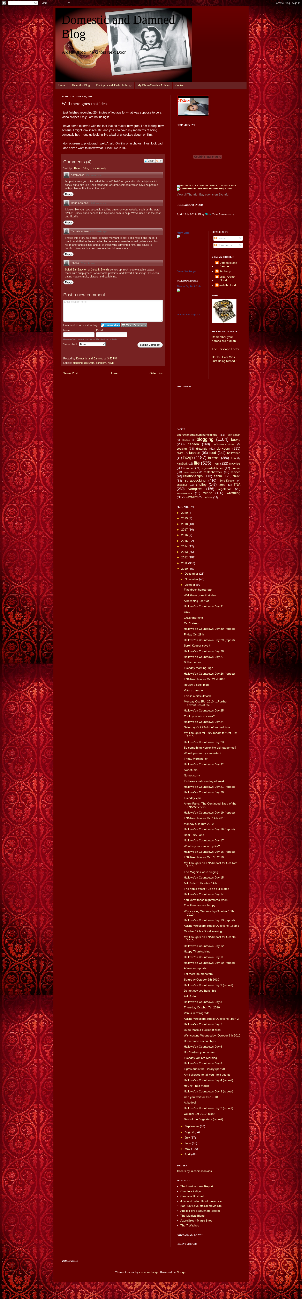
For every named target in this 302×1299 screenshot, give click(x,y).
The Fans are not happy (199, 905)
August (190, 1132)
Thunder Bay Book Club (189, 286)
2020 (185, 512)
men (215, 463)
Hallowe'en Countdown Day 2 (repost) (208, 1108)
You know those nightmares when (206, 899)
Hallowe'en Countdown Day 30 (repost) (209, 628)
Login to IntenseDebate (110, 325)
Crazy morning (193, 617)
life (197, 463)
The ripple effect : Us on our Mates (206, 888)
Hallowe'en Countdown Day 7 (203, 1024)
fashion (194, 453)
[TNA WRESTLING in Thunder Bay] (207, 184)
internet (214, 458)
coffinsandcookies (223, 444)
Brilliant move (192, 662)
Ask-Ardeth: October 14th (200, 883)
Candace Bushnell (192, 1196)
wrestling (233, 493)
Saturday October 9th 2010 (201, 979)
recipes (235, 472)
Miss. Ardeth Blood (227, 278)
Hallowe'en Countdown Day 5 (203, 1063)
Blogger (181, 1272)
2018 (185, 524)
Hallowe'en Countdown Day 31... (205, 606)
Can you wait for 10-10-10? (201, 1097)
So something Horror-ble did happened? (210, 747)
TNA (237, 484)
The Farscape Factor (225, 349)
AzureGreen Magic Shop (196, 1220)
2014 (185, 546)
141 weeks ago (99, 231)
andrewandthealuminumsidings (197, 434)
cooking (182, 448)
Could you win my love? (199, 716)
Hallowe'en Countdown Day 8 (203, 1002)
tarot (222, 484)
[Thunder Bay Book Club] (189, 310)
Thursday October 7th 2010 (202, 1007)
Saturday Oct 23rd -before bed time (207, 727)
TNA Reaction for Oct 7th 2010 (204, 857)
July (188, 1137)
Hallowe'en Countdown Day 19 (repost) (209, 812)
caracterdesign (149, 1272)
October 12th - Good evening (203, 931)
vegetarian (225, 489)
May (188, 1148)
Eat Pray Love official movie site (201, 1205)
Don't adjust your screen (200, 1052)
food (212, 453)
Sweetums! (191, 770)
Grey (187, 612)
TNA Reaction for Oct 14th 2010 (204, 818)
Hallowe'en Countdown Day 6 (203, 1046)
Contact (179, 85)
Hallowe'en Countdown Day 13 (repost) (209, 920)
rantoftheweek (213, 472)
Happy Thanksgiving (197, 951)
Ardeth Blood (183, 233)
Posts (221, 238)
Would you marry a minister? (202, 753)
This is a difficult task (197, 696)
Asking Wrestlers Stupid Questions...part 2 (211, 1018)
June (188, 1143)
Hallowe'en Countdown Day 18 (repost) (209, 829)
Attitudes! (190, 1102)
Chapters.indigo (190, 1191)
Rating (85, 168)
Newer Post (70, 373)
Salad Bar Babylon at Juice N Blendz (87, 269)
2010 (185, 568)
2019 (185, 518)
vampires (195, 489)
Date (77, 168)
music (190, 468)
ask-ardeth (234, 434)
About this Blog (80, 85)
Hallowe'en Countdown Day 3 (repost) (208, 1091)
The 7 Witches (189, 1225)
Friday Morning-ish (196, 758)
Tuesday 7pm (193, 798)
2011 (184, 563)
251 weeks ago (98, 203)
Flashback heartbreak (198, 589)
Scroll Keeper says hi (197, 645)
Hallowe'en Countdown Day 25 (204, 710)
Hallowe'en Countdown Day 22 (204, 764)
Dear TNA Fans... (195, 834)
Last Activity (98, 168)
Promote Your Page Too (188, 314)
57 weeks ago (88, 263)
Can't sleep (191, 623)
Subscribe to (71, 344)
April (188, 1154)
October (190, 584)
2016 (185, 535)
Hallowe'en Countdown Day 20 (204, 792)
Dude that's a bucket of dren (202, 1029)
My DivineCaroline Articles (153, 85)
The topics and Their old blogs (113, 85)
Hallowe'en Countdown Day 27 (204, 656)
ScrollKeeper (227, 480)
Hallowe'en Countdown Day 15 (204, 877)
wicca (207, 493)
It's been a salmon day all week (204, 781)
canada (193, 444)
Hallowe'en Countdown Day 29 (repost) (209, 640)
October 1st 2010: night (199, 1113)
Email (99, 330)
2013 (185, 551)
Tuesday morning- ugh (198, 667)
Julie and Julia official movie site (201, 1201)
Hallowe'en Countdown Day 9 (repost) (208, 985)
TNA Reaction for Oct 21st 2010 (204, 679)
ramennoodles (191, 472)
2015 (185, 540)
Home (61, 85)
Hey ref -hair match (196, 1085)
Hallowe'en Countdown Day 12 (204, 946)
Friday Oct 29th (194, 634)
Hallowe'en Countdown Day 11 (204, 957)
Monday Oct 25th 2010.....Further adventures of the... (205, 703)
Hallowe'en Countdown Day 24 (204, 721)
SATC (236, 476)
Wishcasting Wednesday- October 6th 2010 (212, 1035)
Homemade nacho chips (200, 1041)
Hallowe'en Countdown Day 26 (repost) (209, 673)
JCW (233, 458)
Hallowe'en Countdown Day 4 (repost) (208, 1080)
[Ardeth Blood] (189, 267)
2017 (185, 529)
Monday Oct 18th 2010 (199, 823)
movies (234, 463)
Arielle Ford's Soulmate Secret (200, 1210)
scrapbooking (195, 480)
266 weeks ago (93, 175)
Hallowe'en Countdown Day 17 (204, 840)
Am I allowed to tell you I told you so (207, 1074)
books (235, 440)
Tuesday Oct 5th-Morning (200, 1057)
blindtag (186, 440)
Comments (224, 245)
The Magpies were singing (201, 872)
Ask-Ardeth (191, 996)
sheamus (182, 484)
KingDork (182, 463)
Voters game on (194, 690)
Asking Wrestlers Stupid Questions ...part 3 (212, 925)
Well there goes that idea (200, 595)
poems (236, 468)
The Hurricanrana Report (196, 1186)
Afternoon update (195, 968)
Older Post (156, 373)
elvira (180, 453)
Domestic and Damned (228, 264)
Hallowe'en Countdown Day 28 (204, 651)
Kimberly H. (226, 271)
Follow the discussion (159, 161)
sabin (218, 476)
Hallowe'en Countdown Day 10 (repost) (209, 962)
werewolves (184, 493)
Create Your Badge (186, 271)
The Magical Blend (192, 1215)
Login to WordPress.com (134, 325)
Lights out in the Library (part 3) (204, 1069)
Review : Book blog (196, 684)
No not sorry (192, 775)
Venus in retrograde (197, 1013)
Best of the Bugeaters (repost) (203, 1119)
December (192, 573)
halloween (233, 453)
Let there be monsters (198, 973)
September (192, 1126)
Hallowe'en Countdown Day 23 (204, 742)
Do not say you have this (200, 990)
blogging (78, 362)
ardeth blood (227, 285)
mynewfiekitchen (213, 468)
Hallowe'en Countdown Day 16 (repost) (209, 851)
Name (66, 330)
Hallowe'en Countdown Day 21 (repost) (209, 786)
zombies (207, 497)
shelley (201, 484)
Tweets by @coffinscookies (194, 1171)
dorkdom (101, 362)
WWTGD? (192, 497)
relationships (193, 476)
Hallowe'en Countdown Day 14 (204, 894)
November (192, 579)
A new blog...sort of (196, 600)
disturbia (89, 362)
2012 (185, 557)
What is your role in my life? (202, 846)
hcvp (111, 362)
